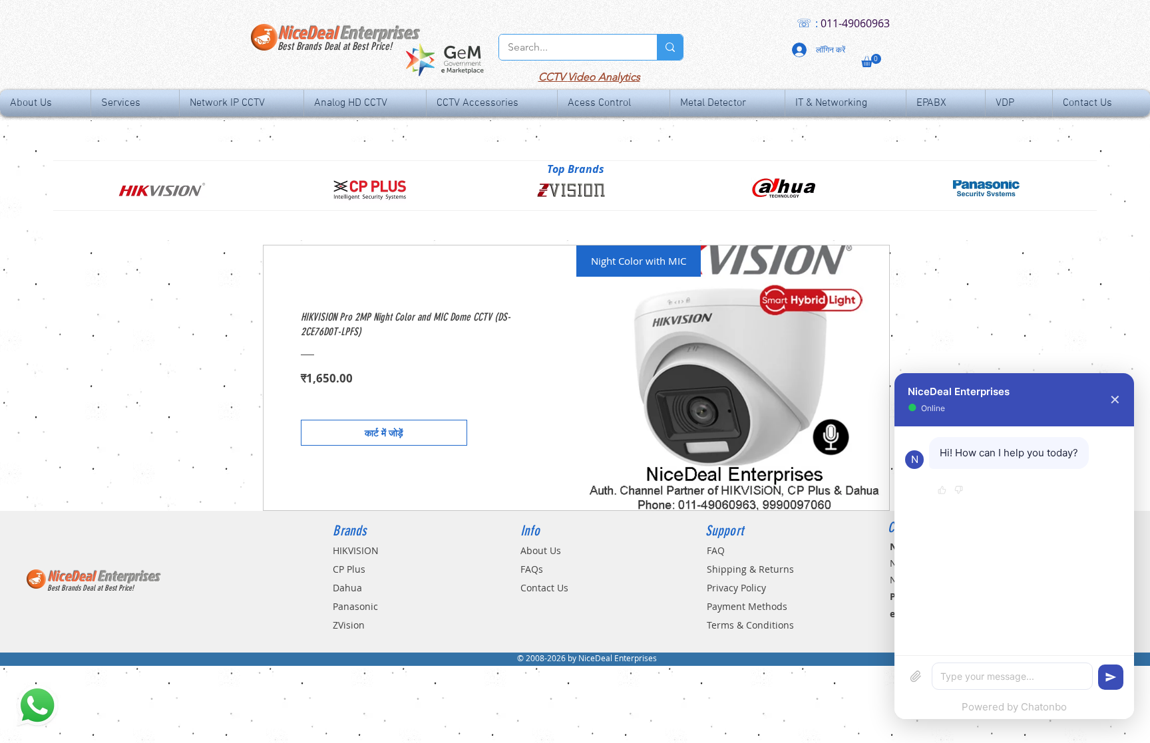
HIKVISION (356, 550)
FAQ (716, 550)
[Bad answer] (958, 491)
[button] (871, 60)
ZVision (349, 625)
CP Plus (349, 569)
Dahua (347, 587)
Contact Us (544, 587)
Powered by (1014, 706)
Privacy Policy (736, 587)
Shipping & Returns (750, 569)
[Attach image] (915, 676)
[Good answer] (942, 491)
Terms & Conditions (750, 625)
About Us (540, 550)
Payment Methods (747, 606)
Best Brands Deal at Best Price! (335, 46)
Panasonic (355, 606)
